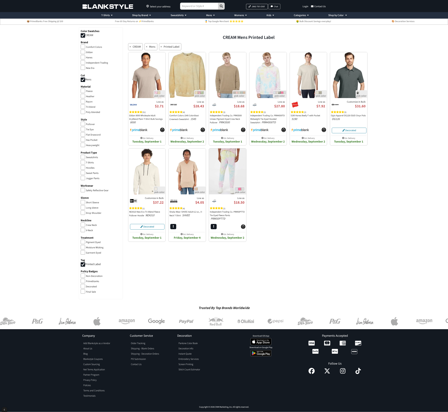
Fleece (89, 91)
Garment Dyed (93, 253)
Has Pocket (91, 140)
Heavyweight (92, 145)
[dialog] (4, 409)
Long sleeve (92, 208)
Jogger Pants (92, 178)
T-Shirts (105, 15)
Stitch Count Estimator (189, 369)
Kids (269, 15)
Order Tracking (138, 343)
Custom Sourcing (91, 364)
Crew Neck (91, 225)
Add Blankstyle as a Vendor (96, 343)
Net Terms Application (94, 369)
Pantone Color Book (188, 343)
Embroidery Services (188, 359)
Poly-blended (93, 112)
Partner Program (91, 375)
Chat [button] (276, 6)
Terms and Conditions (94, 390)
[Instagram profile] (343, 373)
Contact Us (320, 6)
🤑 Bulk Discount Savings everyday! (313, 21)
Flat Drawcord (93, 135)
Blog (85, 354)
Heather (90, 96)
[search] (221, 6)
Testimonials (89, 396)
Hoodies (90, 168)
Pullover (90, 124)
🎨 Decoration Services (403, 21)
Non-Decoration (94, 276)
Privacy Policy (90, 380)
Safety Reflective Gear (97, 190)
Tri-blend (90, 107)
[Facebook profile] (312, 373)
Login (305, 6)
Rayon (89, 101)
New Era (90, 68)
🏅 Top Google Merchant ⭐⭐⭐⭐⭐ (224, 21)
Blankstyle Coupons (93, 359)
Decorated (91, 286)
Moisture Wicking (94, 247)
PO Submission (138, 359)
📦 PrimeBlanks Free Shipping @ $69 (45, 21)
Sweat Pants (92, 173)
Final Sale (91, 292)
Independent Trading (97, 63)
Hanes (89, 57)
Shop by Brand (140, 15)
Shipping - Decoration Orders (145, 354)
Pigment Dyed (93, 242)
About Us (87, 348)
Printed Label (93, 264)
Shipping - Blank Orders (142, 348)
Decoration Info (185, 348)
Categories (300, 15)
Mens (209, 15)
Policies (87, 385)
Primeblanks (92, 281)
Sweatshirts (177, 15)
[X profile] (327, 373)
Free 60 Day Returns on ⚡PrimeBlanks (134, 21)
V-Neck (89, 230)
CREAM (89, 35)
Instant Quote (185, 354)
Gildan (89, 52)
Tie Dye (90, 129)
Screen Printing (185, 364)
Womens (239, 15)
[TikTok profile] (358, 373)
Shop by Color (336, 15)
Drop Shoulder (93, 213)
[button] (257, 6)
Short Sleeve (92, 202)
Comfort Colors (94, 47)
